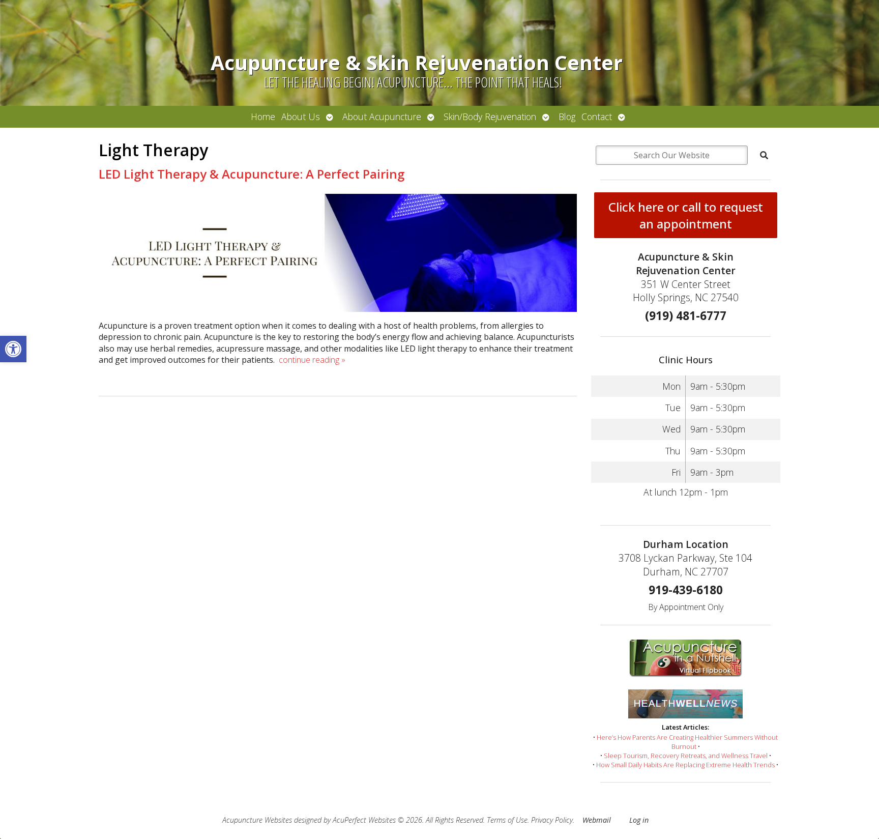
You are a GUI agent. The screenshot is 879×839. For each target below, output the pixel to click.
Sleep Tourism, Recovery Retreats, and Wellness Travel (686, 755)
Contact (596, 116)
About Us (300, 116)
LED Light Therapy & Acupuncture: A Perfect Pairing (251, 173)
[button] (13, 349)
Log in (639, 820)
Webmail (596, 820)
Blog (567, 116)
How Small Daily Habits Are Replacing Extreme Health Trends (685, 764)
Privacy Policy (552, 820)
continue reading (312, 359)
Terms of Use (507, 820)
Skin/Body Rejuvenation (490, 116)
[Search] (764, 155)
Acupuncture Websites (257, 820)
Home (263, 116)
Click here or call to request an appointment (685, 215)
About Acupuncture (381, 116)
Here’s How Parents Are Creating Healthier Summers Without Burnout (687, 742)
